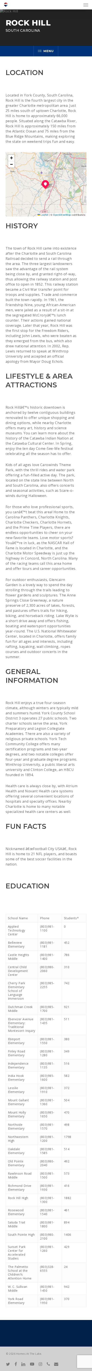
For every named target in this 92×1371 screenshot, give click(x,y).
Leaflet (44, 214)
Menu (48, 51)
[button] (85, 5)
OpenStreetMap (62, 214)
